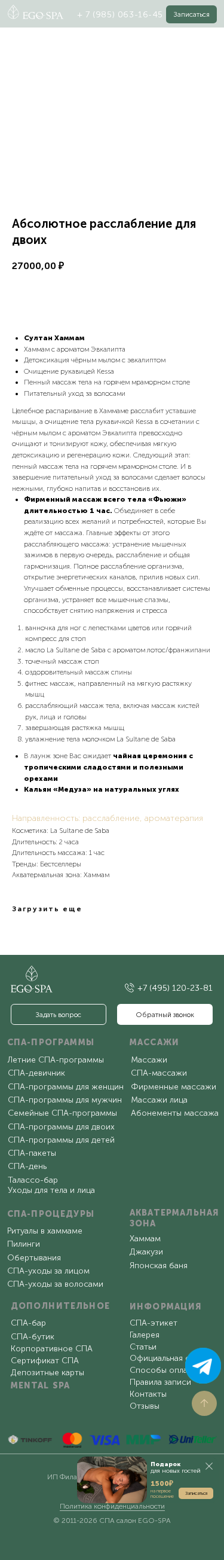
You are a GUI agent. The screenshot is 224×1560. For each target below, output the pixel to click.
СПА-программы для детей (61, 1140)
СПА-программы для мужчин (65, 1100)
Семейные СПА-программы (62, 1113)
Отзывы (144, 1406)
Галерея (144, 1335)
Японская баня (159, 1265)
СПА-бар (28, 1323)
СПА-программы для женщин (66, 1087)
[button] (191, 14)
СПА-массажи (159, 1073)
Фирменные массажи (173, 1087)
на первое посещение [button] (162, 1493)
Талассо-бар (33, 1180)
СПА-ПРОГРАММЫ (50, 1042)
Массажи (149, 1060)
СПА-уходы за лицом (48, 1271)
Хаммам (145, 1239)
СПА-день (27, 1166)
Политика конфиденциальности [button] (112, 1506)
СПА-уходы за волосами (55, 1284)
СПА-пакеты (32, 1153)
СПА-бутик (32, 1337)
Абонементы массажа (175, 1113)
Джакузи (146, 1252)
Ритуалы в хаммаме (44, 1231)
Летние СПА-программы (56, 1060)
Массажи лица (159, 1100)
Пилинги (23, 1244)
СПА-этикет (153, 1323)
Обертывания (34, 1258)
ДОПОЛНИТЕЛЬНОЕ (60, 1306)
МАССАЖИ (154, 1042)
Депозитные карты (47, 1372)
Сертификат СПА (45, 1361)
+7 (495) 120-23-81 (175, 988)
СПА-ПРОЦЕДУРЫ (50, 1214)
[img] (129, 988)
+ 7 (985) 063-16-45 (120, 15)
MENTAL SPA (40, 1386)
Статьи (143, 1347)
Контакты (148, 1394)
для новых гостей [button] (176, 1467)
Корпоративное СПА (52, 1349)
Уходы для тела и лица (51, 1190)
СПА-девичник (36, 1073)
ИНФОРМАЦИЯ (166, 1307)
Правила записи (160, 1382)
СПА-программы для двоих (61, 1127)
